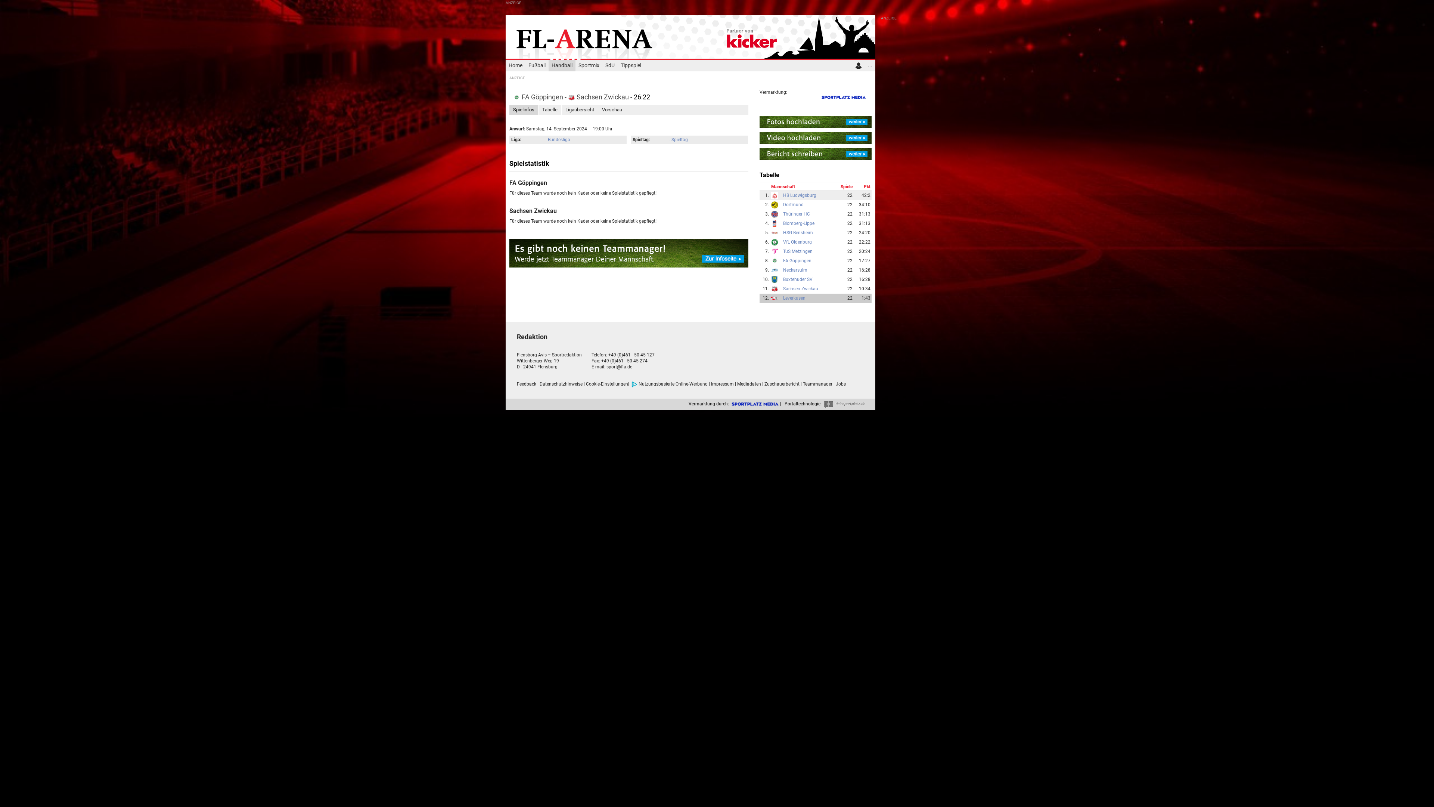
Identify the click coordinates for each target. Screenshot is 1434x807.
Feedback (526, 384)
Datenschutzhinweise (561, 384)
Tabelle (550, 109)
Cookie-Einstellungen (607, 384)
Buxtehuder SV (798, 279)
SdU (610, 65)
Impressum (722, 384)
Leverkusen (794, 298)
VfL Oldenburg (797, 242)
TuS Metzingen (798, 251)
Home (515, 65)
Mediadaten (749, 384)
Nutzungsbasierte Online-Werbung (673, 384)
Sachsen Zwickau (602, 97)
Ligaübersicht (579, 109)
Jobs (841, 384)
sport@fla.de (619, 367)
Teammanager (817, 384)
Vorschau (612, 109)
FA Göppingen (542, 97)
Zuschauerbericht (782, 384)
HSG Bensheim (798, 232)
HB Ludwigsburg (799, 195)
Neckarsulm (795, 270)
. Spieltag (678, 139)
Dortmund (793, 204)
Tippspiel (631, 65)
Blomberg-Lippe (798, 223)
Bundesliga (559, 139)
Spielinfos (523, 109)
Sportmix (588, 65)
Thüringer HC (796, 214)
